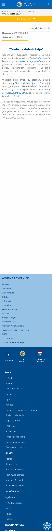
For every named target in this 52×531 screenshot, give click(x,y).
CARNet (5, 297)
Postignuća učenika (15, 474)
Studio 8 (5, 313)
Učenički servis (13, 491)
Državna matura (14, 524)
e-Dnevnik (6, 301)
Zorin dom (6, 288)
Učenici (9, 453)
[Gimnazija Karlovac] (26, 4)
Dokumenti (11, 394)
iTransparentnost (14, 447)
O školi (9, 378)
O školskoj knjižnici (14, 503)
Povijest (9, 513)
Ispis (31, 28)
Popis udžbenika (14, 420)
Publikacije (11, 431)
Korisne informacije (15, 480)
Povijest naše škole (15, 415)
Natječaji (10, 404)
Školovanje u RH (9, 321)
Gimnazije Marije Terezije (13, 342)
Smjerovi (10, 383)
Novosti (9, 508)
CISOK (4, 334)
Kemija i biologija (9, 317)
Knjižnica (10, 497)
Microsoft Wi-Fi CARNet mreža (14, 325)
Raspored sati (12, 464)
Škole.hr (5, 284)
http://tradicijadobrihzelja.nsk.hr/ (26, 83)
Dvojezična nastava (15, 388)
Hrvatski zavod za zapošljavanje (15, 330)
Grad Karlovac (8, 292)
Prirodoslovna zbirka (15, 436)
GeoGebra (6, 305)
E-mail (43, 28)
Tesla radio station (10, 309)
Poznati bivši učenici (15, 485)
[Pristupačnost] (47, 526)
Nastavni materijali (14, 469)
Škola (8, 372)
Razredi (9, 458)
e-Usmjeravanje (9, 338)
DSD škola (10, 426)
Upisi (8, 399)
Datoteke (10, 519)
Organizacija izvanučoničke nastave (22, 410)
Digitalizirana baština (15, 442)
